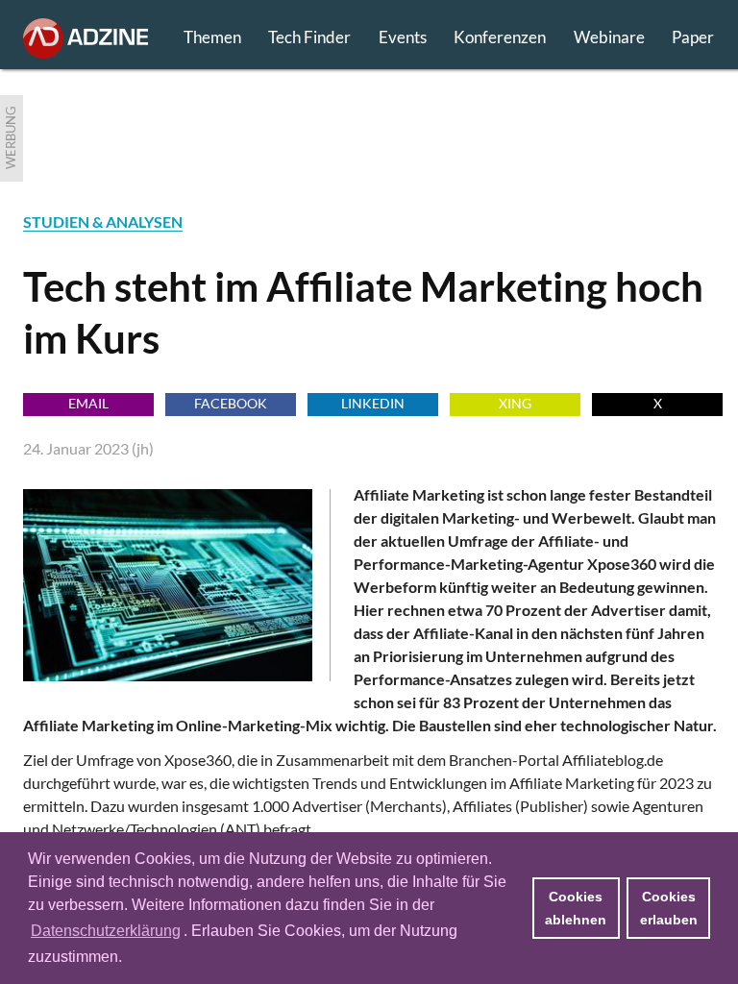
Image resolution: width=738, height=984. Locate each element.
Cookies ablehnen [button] (575, 908)
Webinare (609, 37)
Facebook (230, 403)
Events (403, 37)
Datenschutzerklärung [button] (106, 930)
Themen (212, 37)
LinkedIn (373, 403)
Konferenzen (500, 37)
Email (88, 403)
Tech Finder (309, 37)
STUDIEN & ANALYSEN (103, 221)
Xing (515, 403)
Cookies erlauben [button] (669, 908)
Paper (693, 37)
